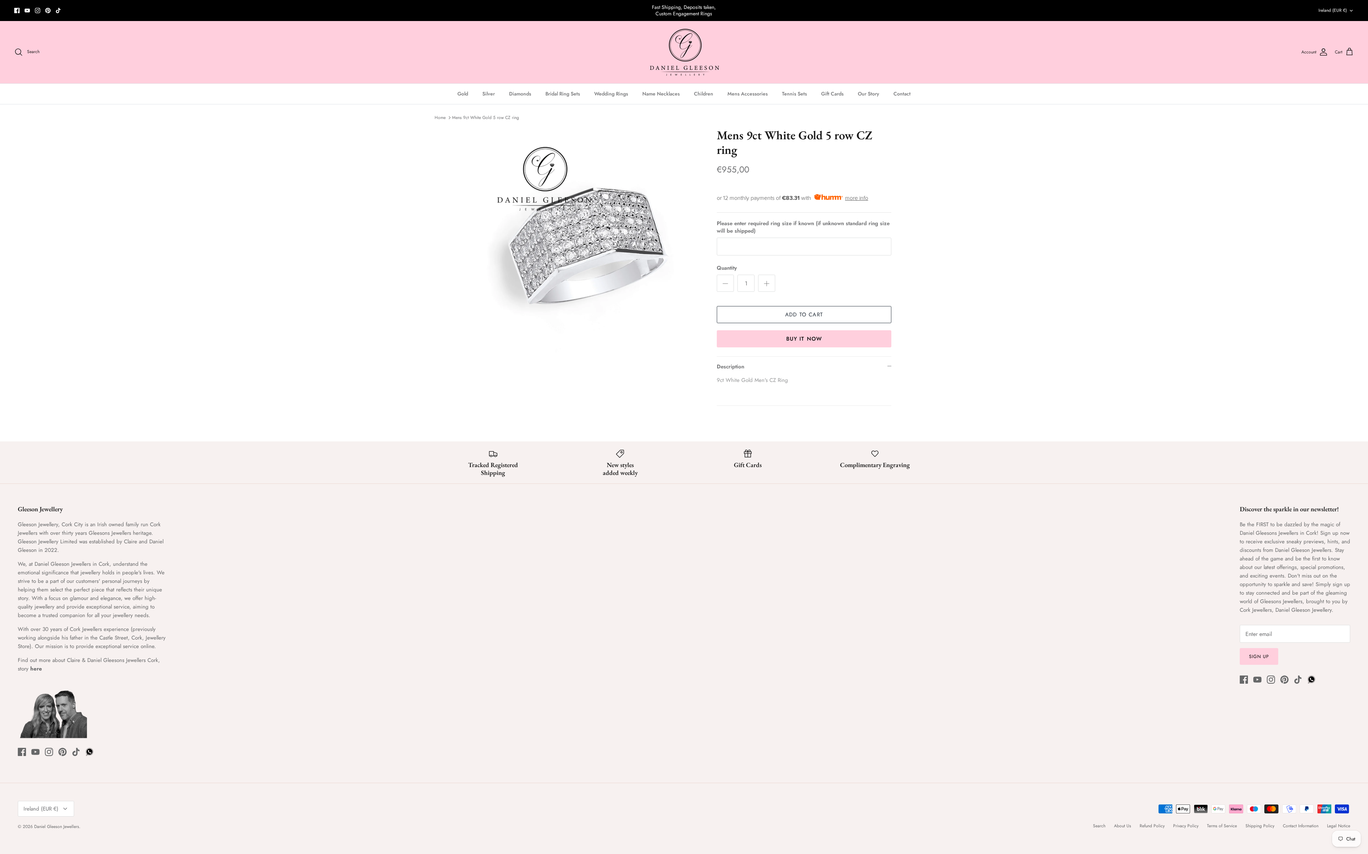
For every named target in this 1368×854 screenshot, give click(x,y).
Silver (488, 93)
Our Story (868, 93)
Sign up (1259, 656)
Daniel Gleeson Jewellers (56, 826)
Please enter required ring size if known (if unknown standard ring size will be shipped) (803, 227)
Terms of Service (1222, 826)
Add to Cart (804, 315)
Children (703, 93)
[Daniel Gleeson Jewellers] (684, 52)
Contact (902, 93)
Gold (462, 93)
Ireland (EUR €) (1332, 10)
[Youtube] (27, 10)
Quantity (727, 268)
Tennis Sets (794, 93)
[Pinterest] (48, 10)
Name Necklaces (661, 93)
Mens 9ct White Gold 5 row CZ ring (485, 117)
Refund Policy (1152, 826)
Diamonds (520, 93)
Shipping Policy (1259, 826)
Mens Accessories (747, 93)
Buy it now (804, 339)
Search (1099, 826)
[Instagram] (37, 10)
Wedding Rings (611, 93)
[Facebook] (17, 10)
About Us (1122, 826)
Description (730, 367)
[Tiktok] (58, 10)
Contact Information (1300, 826)
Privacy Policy (1185, 826)
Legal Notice (1338, 826)
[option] (589, 240)
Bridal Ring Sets (562, 93)
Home (440, 117)
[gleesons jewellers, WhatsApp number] (68, 10)
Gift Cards (832, 93)
